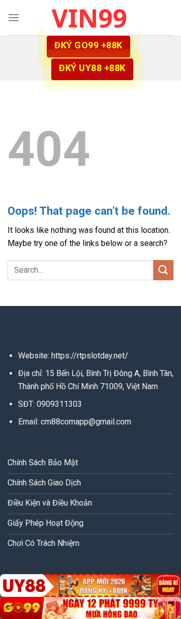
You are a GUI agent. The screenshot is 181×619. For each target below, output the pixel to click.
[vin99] (90, 17)
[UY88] (90, 585)
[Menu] (14, 17)
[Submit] (163, 270)
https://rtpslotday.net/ (89, 355)
